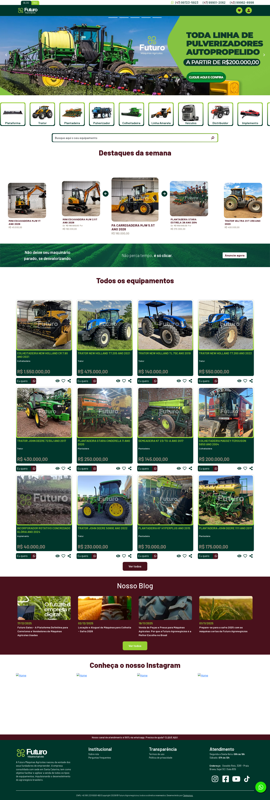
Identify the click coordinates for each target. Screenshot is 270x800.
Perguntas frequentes (99, 757)
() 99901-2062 (214, 2)
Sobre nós (93, 754)
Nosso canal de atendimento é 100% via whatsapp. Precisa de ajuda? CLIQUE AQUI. (135, 737)
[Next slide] (264, 55)
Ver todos (135, 566)
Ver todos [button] (135, 645)
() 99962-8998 (242, 2)
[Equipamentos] (239, 10)
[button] (15, 114)
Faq (35, 2)
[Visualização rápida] (57, 381)
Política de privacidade (160, 757)
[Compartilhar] (69, 381)
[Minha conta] (248, 10)
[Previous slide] (6, 55)
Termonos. (188, 795)
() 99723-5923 (186, 2)
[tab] (113, 17)
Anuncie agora (234, 255)
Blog (26, 2)
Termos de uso (156, 754)
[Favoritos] (63, 381)
